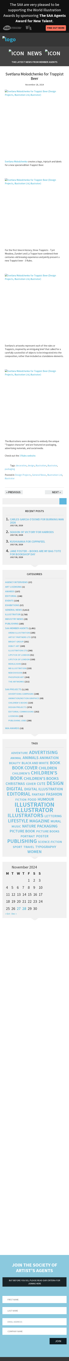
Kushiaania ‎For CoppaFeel (27, 541)
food (32, 799)
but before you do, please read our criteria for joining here (34, 1282)
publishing (11, 623)
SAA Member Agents (16, 628)
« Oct (7, 913)
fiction (20, 799)
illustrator (52, 465)
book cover (25, 768)
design (31, 465)
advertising (43, 752)
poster (42, 836)
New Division (15, 672)
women (34, 851)
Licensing (13, 716)
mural (56, 821)
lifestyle (18, 821)
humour (46, 799)
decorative (21, 465)
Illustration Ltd (54, 474)
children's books (41, 778)
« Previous (13, 492)
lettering (53, 816)
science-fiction (50, 842)
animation (49, 757)
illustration (41, 465)
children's (21, 773)
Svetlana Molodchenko (16, 161)
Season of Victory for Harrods (32, 532)
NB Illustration (17, 668)
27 (19, 908)
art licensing (13, 586)
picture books (47, 831)
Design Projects (23, 474)
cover (31, 784)
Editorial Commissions (21, 711)
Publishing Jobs (17, 720)
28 (24, 908)
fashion (54, 794)
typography (45, 846)
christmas (15, 783)
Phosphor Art (16, 677)
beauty (14, 763)
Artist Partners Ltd (19, 637)
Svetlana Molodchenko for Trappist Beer (34, 76)
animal (16, 758)
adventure (19, 753)
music (16, 826)
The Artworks (16, 681)
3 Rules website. (28, 455)
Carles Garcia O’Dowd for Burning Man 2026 (37, 520)
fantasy (38, 794)
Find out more (56, 27)
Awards (10, 591)
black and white (35, 763)
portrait (28, 836)
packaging (10, 468)
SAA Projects (13, 689)
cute (41, 783)
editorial (11, 595)
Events (9, 600)
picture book (22, 831)
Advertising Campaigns (21, 693)
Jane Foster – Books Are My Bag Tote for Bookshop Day (35, 552)
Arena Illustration (19, 632)
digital (14, 789)
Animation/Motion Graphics (23, 698)
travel (28, 847)
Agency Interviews (16, 582)
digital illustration (43, 789)
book (55, 762)
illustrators (25, 815)
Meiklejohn (14, 663)
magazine (39, 821)
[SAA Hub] (20, 39)
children (48, 768)
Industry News (14, 618)
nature (29, 826)
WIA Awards (12, 728)
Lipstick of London (19, 655)
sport (17, 847)
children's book (33, 775)
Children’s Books (18, 702)
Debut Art (14, 646)
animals (31, 757)
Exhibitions (12, 605)
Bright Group (15, 641)
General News (39, 474)
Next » (56, 492)
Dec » (14, 913)
